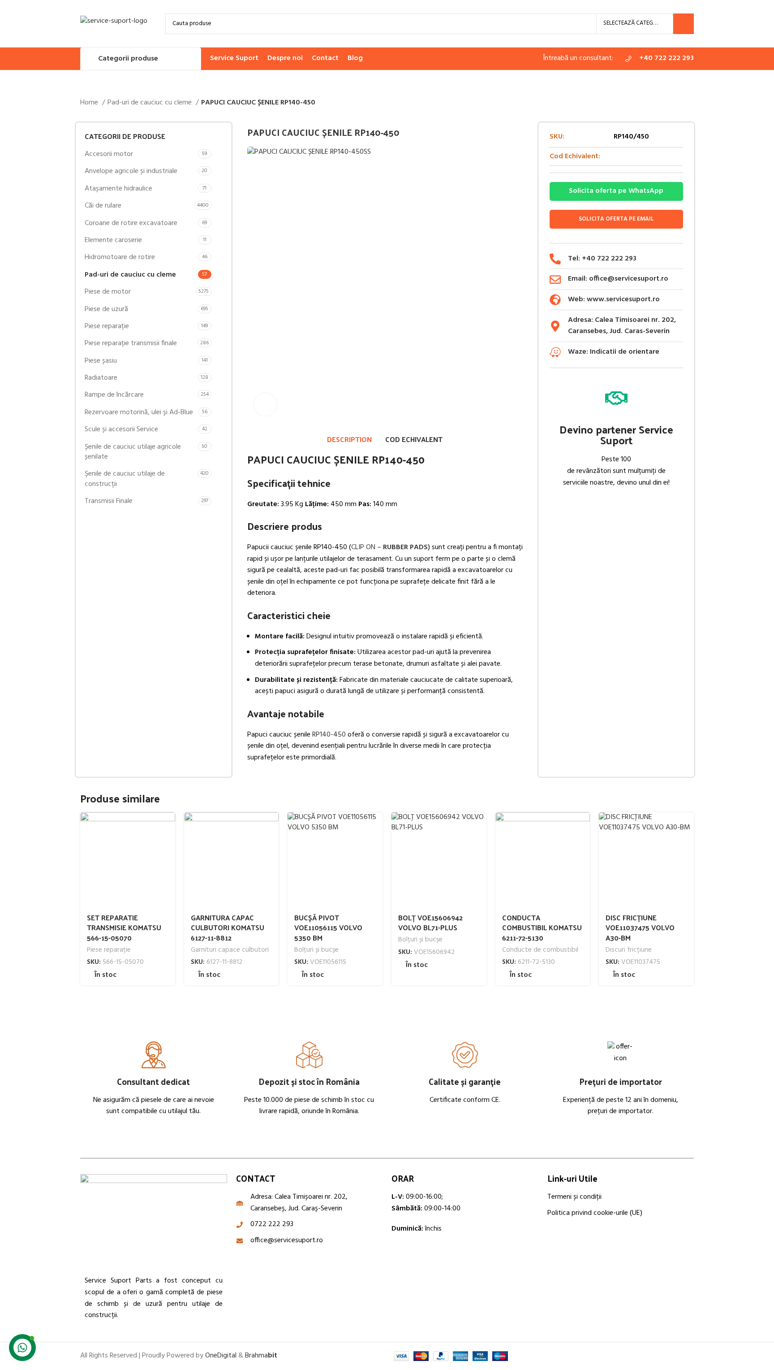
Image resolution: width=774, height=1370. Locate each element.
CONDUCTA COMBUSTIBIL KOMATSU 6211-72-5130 (542, 927)
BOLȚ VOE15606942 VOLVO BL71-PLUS (430, 922)
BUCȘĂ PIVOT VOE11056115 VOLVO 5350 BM (328, 927)
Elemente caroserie (113, 240)
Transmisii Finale (109, 501)
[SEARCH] (683, 23)
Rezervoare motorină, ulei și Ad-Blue (139, 412)
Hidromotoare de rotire (120, 257)
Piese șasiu (101, 361)
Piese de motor (108, 292)
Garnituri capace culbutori (230, 950)
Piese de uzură (106, 309)
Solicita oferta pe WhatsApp (616, 191)
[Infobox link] (658, 58)
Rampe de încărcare (114, 395)
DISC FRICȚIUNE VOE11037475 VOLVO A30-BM (640, 927)
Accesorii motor (109, 154)
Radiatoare (101, 378)
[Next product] (689, 103)
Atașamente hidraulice (118, 189)
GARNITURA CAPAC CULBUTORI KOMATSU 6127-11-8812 (227, 927)
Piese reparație (107, 326)
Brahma (261, 1355)
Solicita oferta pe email (616, 219)
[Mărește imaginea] (265, 404)
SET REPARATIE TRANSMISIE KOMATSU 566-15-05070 (124, 927)
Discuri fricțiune (629, 950)
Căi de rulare (103, 206)
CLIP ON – (389, 547)
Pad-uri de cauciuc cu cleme (151, 102)
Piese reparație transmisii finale (131, 343)
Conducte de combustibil (540, 950)
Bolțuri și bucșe (316, 950)
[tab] (349, 439)
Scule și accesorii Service (121, 429)
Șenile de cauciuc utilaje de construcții (125, 479)
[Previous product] (671, 103)
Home (90, 102)
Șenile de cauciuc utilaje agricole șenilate (133, 452)
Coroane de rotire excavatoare (131, 223)
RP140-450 (329, 735)
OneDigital (220, 1355)
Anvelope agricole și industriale (131, 171)
